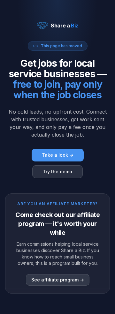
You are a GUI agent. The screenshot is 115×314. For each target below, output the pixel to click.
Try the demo (57, 171)
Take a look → (57, 155)
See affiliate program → (57, 279)
